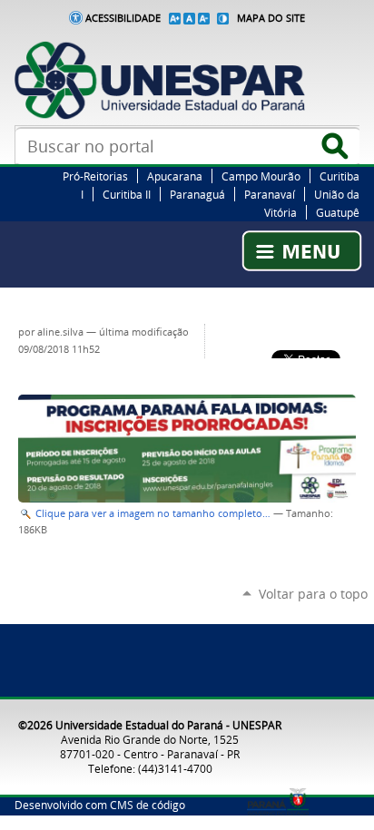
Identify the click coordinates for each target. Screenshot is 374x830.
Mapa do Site (271, 18)
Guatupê (337, 212)
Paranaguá (197, 194)
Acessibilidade (123, 18)
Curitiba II (127, 194)
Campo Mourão (260, 176)
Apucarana (174, 176)
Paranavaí (269, 194)
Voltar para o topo (313, 593)
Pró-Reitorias (95, 176)
